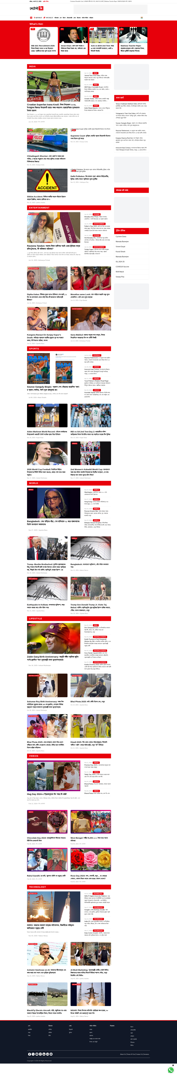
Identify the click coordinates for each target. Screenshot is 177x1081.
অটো (131, 1033)
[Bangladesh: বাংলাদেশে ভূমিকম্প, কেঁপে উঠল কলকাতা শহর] (91, 559)
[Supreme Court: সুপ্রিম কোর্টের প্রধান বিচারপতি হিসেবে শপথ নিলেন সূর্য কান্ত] (91, 131)
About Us (123, 1054)
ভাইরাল (91, 18)
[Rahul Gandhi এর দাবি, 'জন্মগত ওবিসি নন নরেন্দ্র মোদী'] (47, 871)
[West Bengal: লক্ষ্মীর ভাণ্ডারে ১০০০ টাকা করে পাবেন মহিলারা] (91, 833)
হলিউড (50, 1033)
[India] (141, 18)
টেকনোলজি (69, 18)
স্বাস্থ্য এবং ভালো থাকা (95, 1039)
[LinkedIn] (43, 1054)
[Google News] (47, 1054)
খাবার (91, 1030)
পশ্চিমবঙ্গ (56, 18)
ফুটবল (70, 1033)
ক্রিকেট (71, 1030)
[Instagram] (40, 1054)
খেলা (74, 18)
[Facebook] (29, 1054)
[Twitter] (33, 1054)
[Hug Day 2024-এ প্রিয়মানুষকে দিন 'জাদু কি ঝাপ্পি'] (53, 791)
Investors (146, 1054)
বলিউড (50, 1030)
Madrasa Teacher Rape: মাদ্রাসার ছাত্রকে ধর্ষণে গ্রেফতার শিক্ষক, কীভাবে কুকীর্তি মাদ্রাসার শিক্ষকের (81, 2)
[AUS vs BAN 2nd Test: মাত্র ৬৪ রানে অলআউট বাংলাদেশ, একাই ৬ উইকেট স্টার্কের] (103, 35)
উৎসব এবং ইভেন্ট (93, 1042)
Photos (132, 1042)
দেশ (61, 18)
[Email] (51, 1054)
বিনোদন (79, 18)
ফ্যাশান (91, 1036)
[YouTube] (36, 1054)
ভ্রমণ (91, 1033)
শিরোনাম (112, 1026)
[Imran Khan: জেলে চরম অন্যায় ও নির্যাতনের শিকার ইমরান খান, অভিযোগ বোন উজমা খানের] (73, 35)
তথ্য (29, 1033)
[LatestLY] (36, 9)
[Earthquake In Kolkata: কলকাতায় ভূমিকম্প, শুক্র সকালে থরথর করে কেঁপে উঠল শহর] (47, 600)
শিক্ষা (29, 1036)
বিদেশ (64, 18)
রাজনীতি (30, 1030)
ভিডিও (132, 1045)
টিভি (50, 1036)
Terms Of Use (131, 1054)
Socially (49, 18)
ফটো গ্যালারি (133, 1039)
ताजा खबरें (120, 98)
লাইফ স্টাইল (85, 18)
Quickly (38, 18)
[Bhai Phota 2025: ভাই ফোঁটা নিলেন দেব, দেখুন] (91, 697)
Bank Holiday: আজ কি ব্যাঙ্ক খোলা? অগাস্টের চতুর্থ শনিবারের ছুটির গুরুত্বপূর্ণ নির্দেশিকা (123, 2)
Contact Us (139, 1054)
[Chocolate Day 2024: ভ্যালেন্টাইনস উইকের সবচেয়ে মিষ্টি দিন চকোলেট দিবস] (47, 833)
